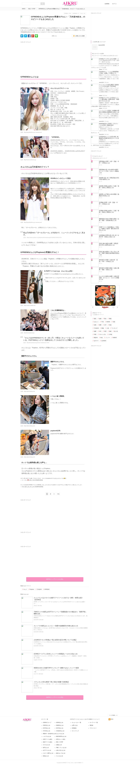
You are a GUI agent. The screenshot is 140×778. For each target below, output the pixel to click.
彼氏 (95, 318)
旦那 (114, 321)
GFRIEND (47, 589)
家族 (103, 328)
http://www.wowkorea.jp (30, 159)
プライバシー (93, 728)
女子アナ (96, 340)
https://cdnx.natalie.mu (29, 305)
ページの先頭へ (112, 715)
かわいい (96, 321)
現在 (105, 318)
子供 (102, 321)
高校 (110, 318)
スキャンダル (102, 334)
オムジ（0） (83, 13)
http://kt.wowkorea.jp (29, 333)
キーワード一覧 (94, 722)
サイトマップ (75, 731)
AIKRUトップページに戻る (54, 579)
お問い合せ (75, 725)
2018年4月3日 (39, 480)
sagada (35, 659)
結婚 (100, 318)
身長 (95, 325)
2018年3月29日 (39, 486)
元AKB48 (103, 340)
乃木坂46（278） (68, 13)
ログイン (114, 3)
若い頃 (116, 331)
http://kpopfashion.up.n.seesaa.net (33, 132)
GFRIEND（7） (76, 13)
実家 (110, 331)
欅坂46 (96, 337)
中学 (100, 331)
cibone (35, 605)
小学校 (110, 334)
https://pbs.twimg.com (29, 391)
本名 (101, 337)
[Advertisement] (38, 56)
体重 (100, 325)
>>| (58, 494)
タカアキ (36, 673)
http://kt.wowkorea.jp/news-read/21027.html (38, 342)
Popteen (32, 589)
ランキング (114, 328)
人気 (108, 328)
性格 (110, 325)
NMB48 (115, 337)
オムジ (25, 589)
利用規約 (74, 728)
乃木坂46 (39, 589)
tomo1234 (36, 619)
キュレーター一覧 (76, 722)
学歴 (105, 331)
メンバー (107, 337)
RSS (112, 719)
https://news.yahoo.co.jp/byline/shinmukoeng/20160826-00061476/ (44, 237)
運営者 (91, 725)
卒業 (95, 334)
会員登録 (107, 3)
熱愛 (95, 331)
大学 (105, 325)
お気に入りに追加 (80, 36)
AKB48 (108, 321)
